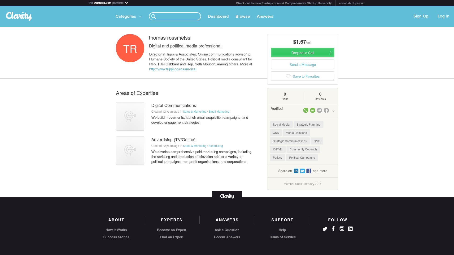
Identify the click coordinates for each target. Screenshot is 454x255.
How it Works (116, 229)
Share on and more (302, 170)
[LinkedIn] (350, 228)
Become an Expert (171, 229)
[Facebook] (333, 228)
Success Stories (116, 236)
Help (282, 229)
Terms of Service (282, 236)
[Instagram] (342, 228)
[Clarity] (227, 195)
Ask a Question (227, 229)
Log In (443, 16)
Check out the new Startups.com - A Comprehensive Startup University (284, 3)
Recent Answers (227, 236)
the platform (106, 2)
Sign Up (420, 16)
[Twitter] (325, 229)
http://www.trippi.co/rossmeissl (172, 68)
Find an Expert (171, 236)
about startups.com (352, 3)
